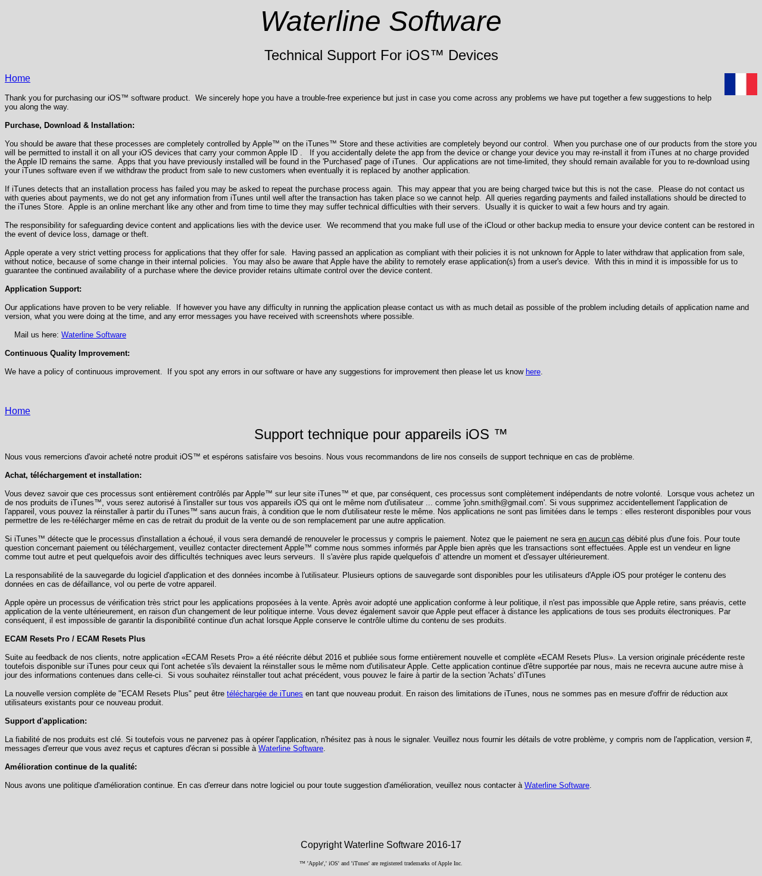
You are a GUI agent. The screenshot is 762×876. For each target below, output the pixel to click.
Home (17, 78)
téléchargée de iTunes (265, 693)
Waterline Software (93, 334)
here (533, 371)
